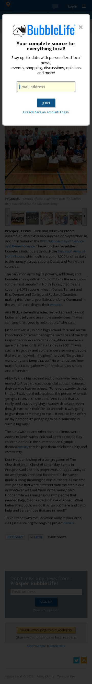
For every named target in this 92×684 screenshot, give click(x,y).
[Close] (81, 27)
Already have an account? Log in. (46, 112)
